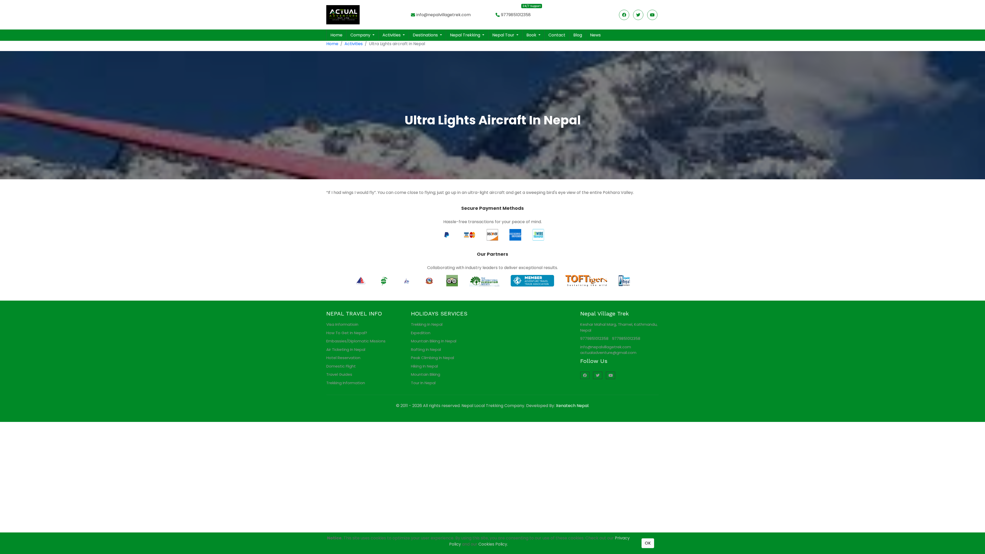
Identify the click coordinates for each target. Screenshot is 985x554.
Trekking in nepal (426, 324)
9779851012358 (516, 15)
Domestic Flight (341, 366)
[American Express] (515, 235)
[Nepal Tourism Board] (406, 280)
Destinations (426, 35)
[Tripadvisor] (452, 280)
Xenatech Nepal (572, 406)
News (595, 35)
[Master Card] (469, 235)
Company (360, 35)
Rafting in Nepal (426, 349)
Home (336, 35)
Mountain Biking (425, 374)
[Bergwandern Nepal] (624, 280)
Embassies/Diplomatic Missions (356, 341)
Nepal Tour (503, 35)
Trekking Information (345, 382)
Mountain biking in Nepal (433, 341)
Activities (392, 35)
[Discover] (492, 235)
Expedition (420, 332)
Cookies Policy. (493, 544)
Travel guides (339, 374)
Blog (577, 35)
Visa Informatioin (342, 324)
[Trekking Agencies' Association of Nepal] (383, 280)
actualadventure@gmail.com (608, 352)
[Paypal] (446, 235)
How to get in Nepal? (346, 332)
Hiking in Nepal (424, 366)
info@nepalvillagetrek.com (443, 15)
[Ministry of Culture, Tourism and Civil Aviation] (429, 280)
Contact (556, 35)
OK (648, 543)
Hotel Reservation (343, 357)
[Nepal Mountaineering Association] (361, 280)
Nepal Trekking (465, 35)
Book (531, 35)
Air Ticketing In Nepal (345, 349)
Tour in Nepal (423, 382)
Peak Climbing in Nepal (432, 357)
